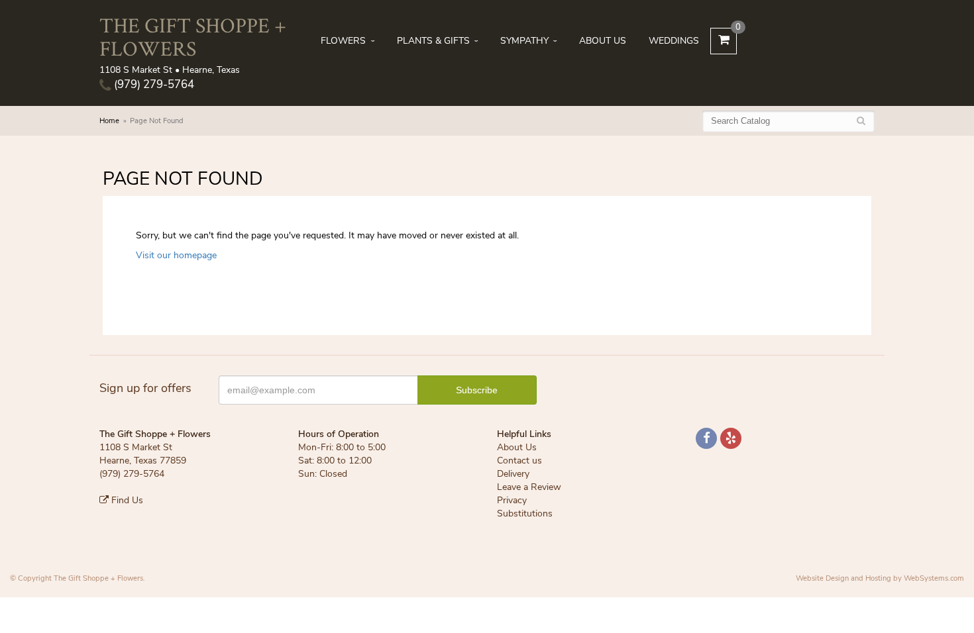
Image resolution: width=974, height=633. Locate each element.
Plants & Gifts (433, 40)
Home (109, 121)
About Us (602, 40)
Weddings (674, 40)
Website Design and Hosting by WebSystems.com (880, 578)
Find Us (126, 500)
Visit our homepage (176, 255)
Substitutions (525, 513)
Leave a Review (529, 487)
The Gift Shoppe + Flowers (192, 36)
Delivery (513, 473)
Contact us (519, 460)
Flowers (343, 40)
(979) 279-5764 (152, 84)
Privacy (512, 500)
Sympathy (524, 40)
